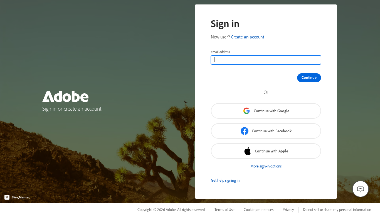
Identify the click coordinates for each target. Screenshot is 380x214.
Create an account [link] (247, 37)
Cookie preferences (258, 209)
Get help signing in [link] (225, 180)
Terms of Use (224, 209)
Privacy (288, 209)
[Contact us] (360, 189)
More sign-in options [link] (266, 166)
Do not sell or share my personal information (337, 209)
